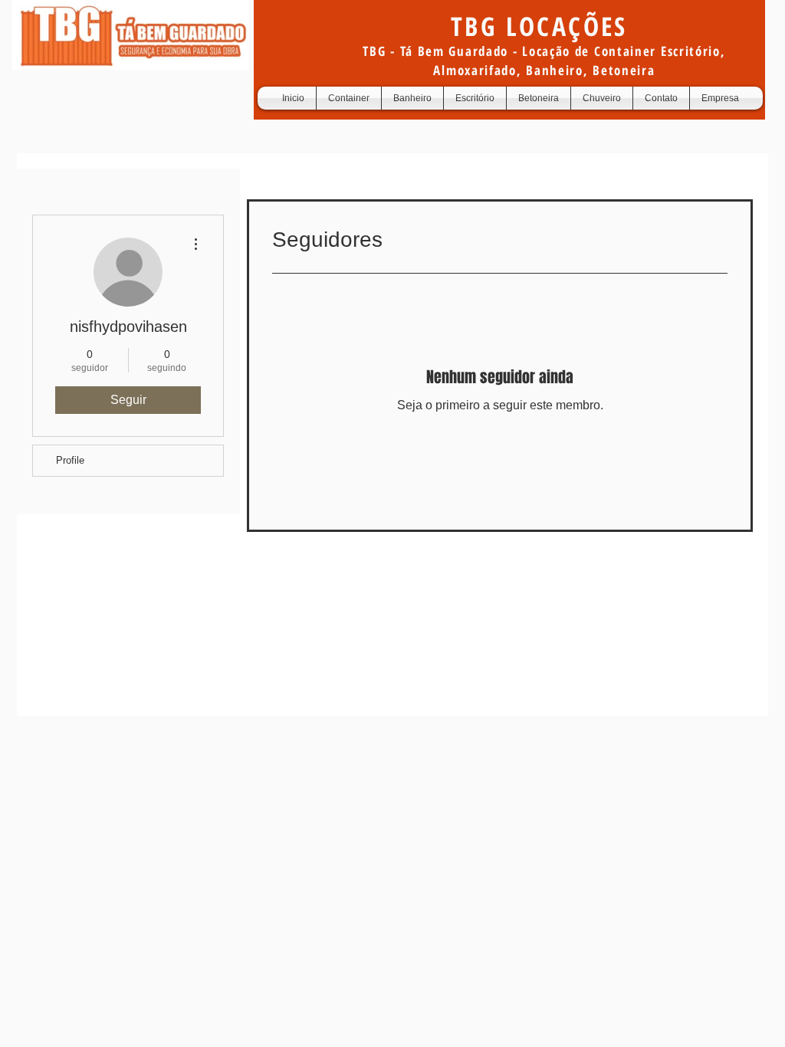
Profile (70, 460)
